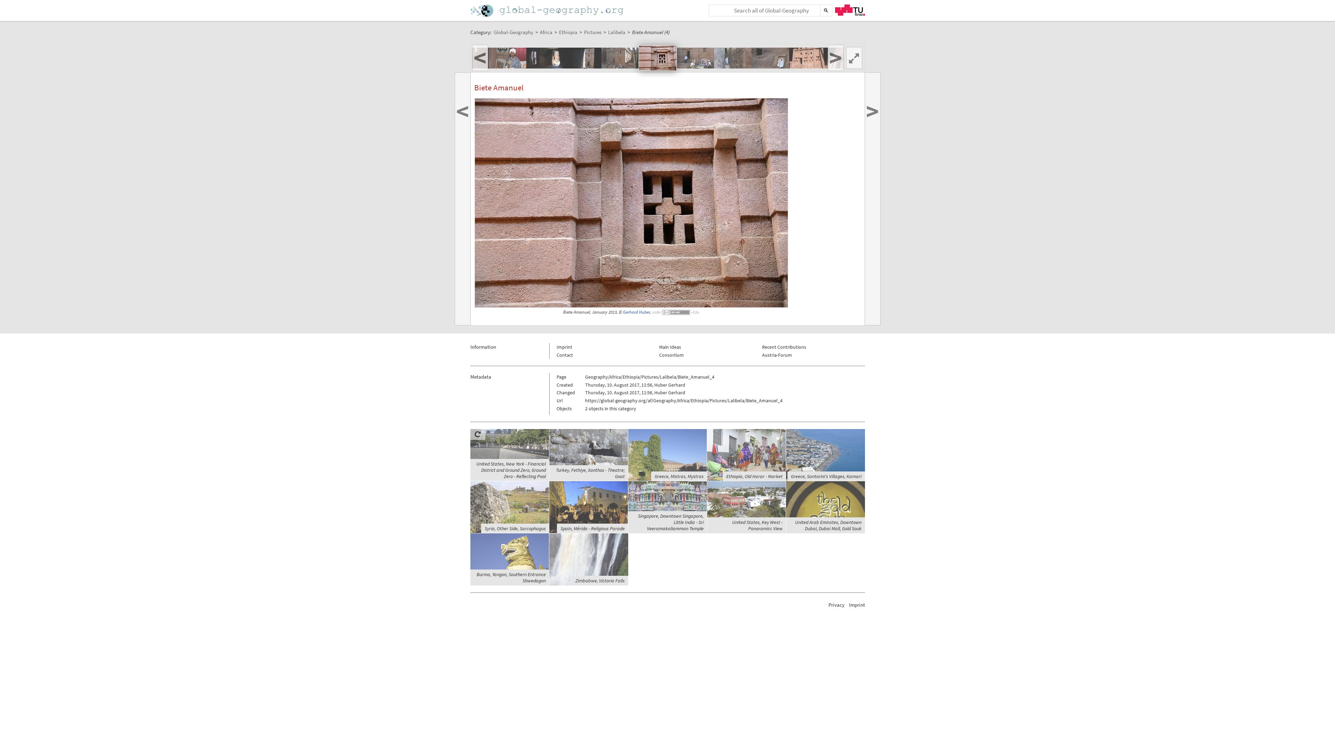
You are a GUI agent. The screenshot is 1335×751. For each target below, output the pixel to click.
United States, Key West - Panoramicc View (757, 525)
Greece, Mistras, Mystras (679, 476)
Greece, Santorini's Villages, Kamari (826, 476)
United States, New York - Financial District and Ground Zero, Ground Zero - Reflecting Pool (511, 470)
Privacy (836, 604)
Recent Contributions (784, 347)
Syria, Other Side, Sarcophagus (515, 528)
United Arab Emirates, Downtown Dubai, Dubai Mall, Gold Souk (828, 525)
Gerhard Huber (636, 312)
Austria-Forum (777, 355)
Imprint (564, 347)
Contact (565, 355)
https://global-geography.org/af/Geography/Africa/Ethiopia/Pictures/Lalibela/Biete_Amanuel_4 (684, 400)
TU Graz (850, 10)
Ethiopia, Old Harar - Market (754, 476)
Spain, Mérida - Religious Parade (592, 528)
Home (547, 11)
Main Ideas (670, 347)
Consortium (671, 355)
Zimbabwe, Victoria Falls (600, 581)
